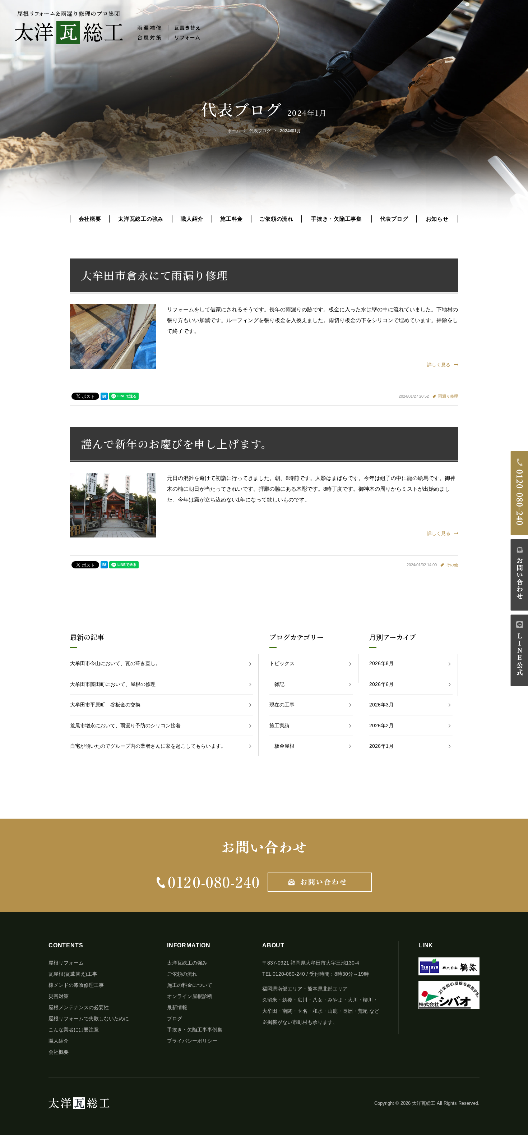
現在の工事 (282, 705)
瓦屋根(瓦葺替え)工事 (72, 974)
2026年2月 (381, 725)
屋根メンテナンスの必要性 (78, 1007)
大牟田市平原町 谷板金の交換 (105, 705)
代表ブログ (394, 219)
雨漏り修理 (448, 396)
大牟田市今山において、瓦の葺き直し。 (115, 663)
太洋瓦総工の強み (140, 219)
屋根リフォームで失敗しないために (88, 1018)
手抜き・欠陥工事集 (336, 219)
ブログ (174, 1018)
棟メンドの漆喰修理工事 (76, 985)
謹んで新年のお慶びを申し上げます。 (177, 444)
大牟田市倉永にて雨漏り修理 (154, 275)
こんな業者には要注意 (73, 1030)
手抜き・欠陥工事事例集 (194, 1030)
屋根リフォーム (66, 963)
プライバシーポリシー (192, 1041)
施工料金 (231, 219)
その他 (452, 565)
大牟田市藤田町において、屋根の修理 (113, 684)
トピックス (282, 663)
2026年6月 (381, 684)
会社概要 (90, 219)
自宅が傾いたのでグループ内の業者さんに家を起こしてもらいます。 (148, 746)
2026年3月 (381, 705)
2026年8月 (381, 663)
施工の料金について (189, 985)
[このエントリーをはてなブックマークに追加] (104, 396)
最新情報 (177, 1007)
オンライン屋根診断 (189, 996)
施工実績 (279, 725)
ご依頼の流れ (276, 219)
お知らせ (437, 219)
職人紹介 (192, 219)
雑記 (279, 684)
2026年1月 (381, 746)
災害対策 (58, 996)
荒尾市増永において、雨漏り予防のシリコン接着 (125, 725)
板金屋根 (284, 746)
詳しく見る (438, 364)
